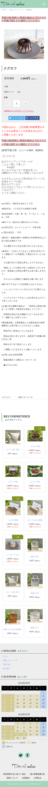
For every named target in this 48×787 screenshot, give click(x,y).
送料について (12, 778)
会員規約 (26, 778)
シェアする (33, 118)
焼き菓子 (6, 669)
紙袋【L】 (35, 628)
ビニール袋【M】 (13, 450)
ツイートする (17, 118)
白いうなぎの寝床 (35, 520)
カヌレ (5, 656)
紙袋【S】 (35, 593)
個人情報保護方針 (37, 774)
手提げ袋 (6, 664)
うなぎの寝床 (13, 520)
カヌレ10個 (13, 482)
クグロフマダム (12, 555)
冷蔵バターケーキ (15, 10)
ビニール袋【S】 (13, 592)
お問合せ (37, 778)
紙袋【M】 (35, 557)
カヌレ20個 (35, 446)
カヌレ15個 (35, 482)
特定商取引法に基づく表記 (14, 774)
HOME (3, 10)
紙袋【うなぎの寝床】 (13, 629)
